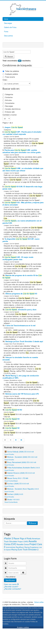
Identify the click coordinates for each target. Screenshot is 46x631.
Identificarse (10, 580)
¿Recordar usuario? (11, 586)
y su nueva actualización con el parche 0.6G (22, 221)
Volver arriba (38, 602)
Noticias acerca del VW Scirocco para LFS (22, 394)
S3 (12, 419)
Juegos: (13, 127)
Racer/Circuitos (9, 454)
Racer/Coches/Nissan (11, 481)
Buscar (10, 56)
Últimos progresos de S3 (21, 293)
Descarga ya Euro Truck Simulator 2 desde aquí (24, 341)
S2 (12, 428)
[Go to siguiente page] (16, 440)
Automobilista (10, 547)
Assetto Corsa (23, 544)
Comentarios (9, 103)
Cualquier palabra (11, 74)
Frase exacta (10, 77)
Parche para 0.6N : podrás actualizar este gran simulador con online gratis (22, 151)
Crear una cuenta (10, 584)
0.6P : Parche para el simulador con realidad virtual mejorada (22, 133)
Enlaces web (10, 112)
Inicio (6, 19)
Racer (16, 538)
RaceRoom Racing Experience (27, 547)
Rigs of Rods (26, 538)
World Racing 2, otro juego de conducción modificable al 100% (21, 376)
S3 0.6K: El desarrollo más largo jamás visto (22, 187)
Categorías (9, 94)
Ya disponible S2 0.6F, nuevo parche (21, 240)
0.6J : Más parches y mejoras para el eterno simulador (23, 203)
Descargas (8, 23)
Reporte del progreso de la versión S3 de (22, 276)
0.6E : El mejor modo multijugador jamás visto (18, 258)
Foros (6, 31)
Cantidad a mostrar (10, 115)
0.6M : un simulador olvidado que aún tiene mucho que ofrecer (23, 169)
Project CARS (23, 541)
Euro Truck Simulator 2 (28, 549)
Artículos (8, 100)
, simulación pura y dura (20, 309)
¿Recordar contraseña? (12, 589)
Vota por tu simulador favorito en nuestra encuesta (20, 358)
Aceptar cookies (23, 627)
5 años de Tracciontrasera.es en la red (20, 325)
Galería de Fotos (10, 27)
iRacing (14, 549)
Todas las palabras (12, 71)
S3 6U (13, 410)
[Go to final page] (21, 440)
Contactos (9, 97)
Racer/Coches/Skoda (11, 502)
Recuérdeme (10, 577)
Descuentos (8, 35)
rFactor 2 (8, 538)
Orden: (5, 80)
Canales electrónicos (13, 109)
